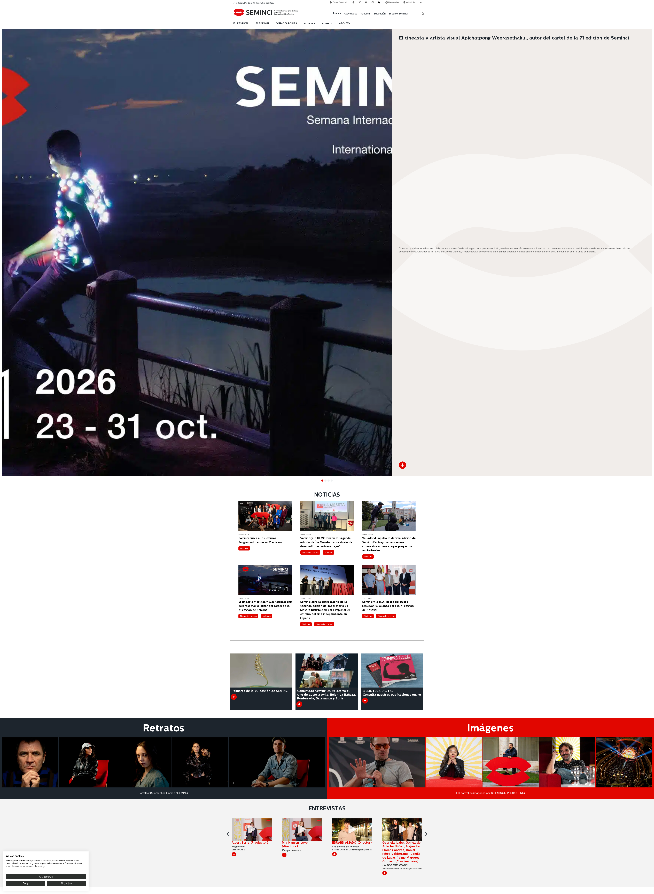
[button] (337, 14)
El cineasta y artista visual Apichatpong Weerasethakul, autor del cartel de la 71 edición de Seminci (265, 606)
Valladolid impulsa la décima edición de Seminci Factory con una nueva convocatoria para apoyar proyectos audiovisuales (389, 544)
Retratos (163, 728)
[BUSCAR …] (423, 14)
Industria (365, 13)
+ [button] (6, 782)
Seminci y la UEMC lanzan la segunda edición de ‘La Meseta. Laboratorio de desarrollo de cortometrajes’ (326, 542)
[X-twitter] (359, 2)
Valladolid (411, 2)
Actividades (350, 13)
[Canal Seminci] (331, 2)
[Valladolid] (404, 2)
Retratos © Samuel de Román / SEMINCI (163, 792)
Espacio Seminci (398, 13)
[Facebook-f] (353, 2)
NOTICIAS (309, 23)
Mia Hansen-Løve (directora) (295, 844)
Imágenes (490, 728)
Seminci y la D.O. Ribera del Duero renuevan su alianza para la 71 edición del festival (388, 606)
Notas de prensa (310, 552)
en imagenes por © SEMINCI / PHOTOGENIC (497, 792)
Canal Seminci (340, 2)
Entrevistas (327, 808)
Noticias (244, 548)
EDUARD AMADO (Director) (352, 842)
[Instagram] (372, 2)
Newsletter (393, 2)
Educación (380, 13)
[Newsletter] (386, 2)
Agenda (327, 23)
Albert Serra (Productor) (250, 842)
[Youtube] (366, 2)
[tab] (30, 762)
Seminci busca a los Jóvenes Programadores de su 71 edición (260, 540)
